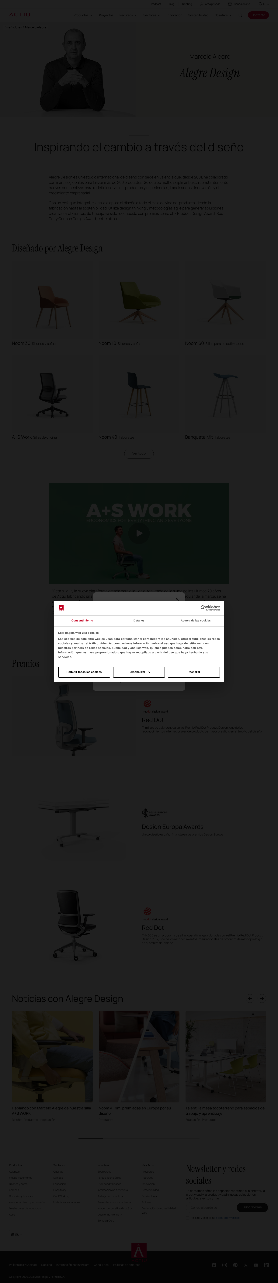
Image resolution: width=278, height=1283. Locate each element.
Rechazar (194, 672)
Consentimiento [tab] (82, 620)
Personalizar (136, 672)
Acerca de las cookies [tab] (196, 620)
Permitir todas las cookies (84, 672)
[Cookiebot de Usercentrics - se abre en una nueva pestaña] (203, 608)
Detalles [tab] (139, 620)
